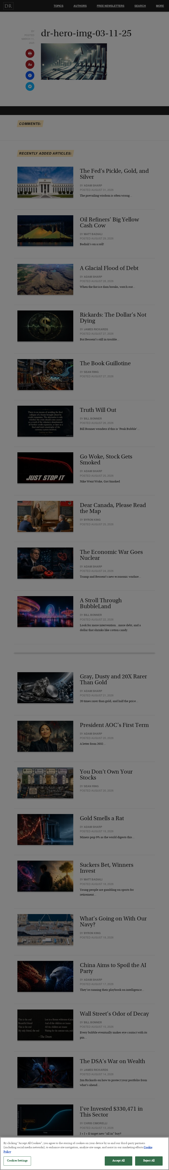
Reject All (148, 1160)
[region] (84, 1153)
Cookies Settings (17, 1160)
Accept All (118, 1160)
